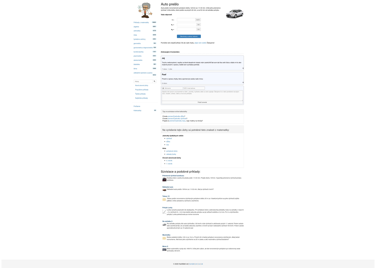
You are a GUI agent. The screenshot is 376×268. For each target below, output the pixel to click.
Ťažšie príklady (140, 94)
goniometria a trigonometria (145, 47)
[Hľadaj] (154, 81)
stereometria (145, 60)
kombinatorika (145, 52)
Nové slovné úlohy (141, 85)
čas (167, 145)
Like (243, 68)
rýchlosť (169, 138)
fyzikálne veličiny (145, 39)
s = (172, 24)
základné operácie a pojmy (145, 73)
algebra (145, 26)
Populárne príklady (141, 89)
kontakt (191, 264)
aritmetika (145, 31)
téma (145, 68)
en (196, 264)
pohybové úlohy (171, 151)
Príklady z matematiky (145, 22)
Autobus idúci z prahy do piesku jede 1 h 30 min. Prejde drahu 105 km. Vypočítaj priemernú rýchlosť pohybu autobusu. (201, 177)
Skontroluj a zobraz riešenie (188, 36)
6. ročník (169, 160)
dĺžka (168, 141)
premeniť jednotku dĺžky (176, 116)
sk (202, 264)
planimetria (145, 56)
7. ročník (169, 164)
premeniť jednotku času (177, 121)
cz (199, 264)
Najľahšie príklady (141, 98)
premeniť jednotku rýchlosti (177, 118)
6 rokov (164, 83)
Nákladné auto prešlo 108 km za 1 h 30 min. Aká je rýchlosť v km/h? (188, 188)
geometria (145, 43)
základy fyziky (171, 154)
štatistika (145, 64)
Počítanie (137, 106)
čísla (145, 35)
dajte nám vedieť (200, 43)
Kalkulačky (145, 110)
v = (173, 20)
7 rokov (164, 69)
